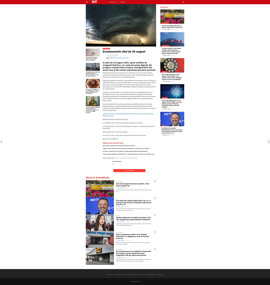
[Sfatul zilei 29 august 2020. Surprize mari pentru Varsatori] (93, 56)
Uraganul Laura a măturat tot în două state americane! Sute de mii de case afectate (93, 74)
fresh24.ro (160, 274)
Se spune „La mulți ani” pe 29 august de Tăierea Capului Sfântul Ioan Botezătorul (92, 91)
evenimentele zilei (124, 158)
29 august (116, 158)
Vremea (123, 2)
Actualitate (112, 2)
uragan (135, 158)
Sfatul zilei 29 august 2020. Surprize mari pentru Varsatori (92, 59)
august (140, 73)
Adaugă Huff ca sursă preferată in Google (118, 57)
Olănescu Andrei (121, 187)
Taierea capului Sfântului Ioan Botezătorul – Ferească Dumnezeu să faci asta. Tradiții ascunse (93, 110)
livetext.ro (142, 274)
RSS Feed (135, 274)
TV (118, 2)
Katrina (131, 158)
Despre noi (119, 274)
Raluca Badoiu (114, 55)
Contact (109, 274)
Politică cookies (127, 274)
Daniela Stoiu (120, 206)
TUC (114, 274)
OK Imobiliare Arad (151, 274)
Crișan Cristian (120, 221)
